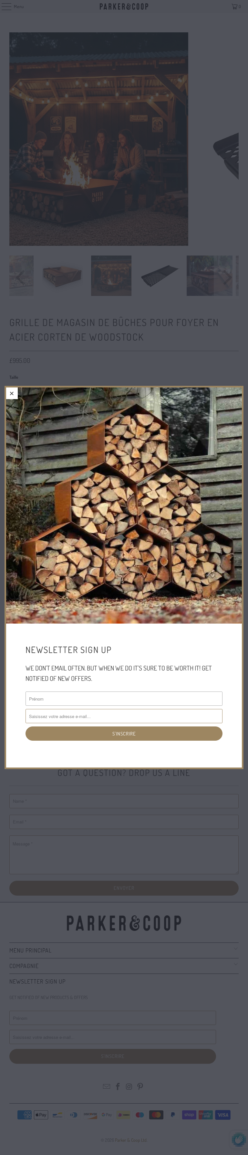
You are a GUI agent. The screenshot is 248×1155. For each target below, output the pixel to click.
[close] (12, 393)
